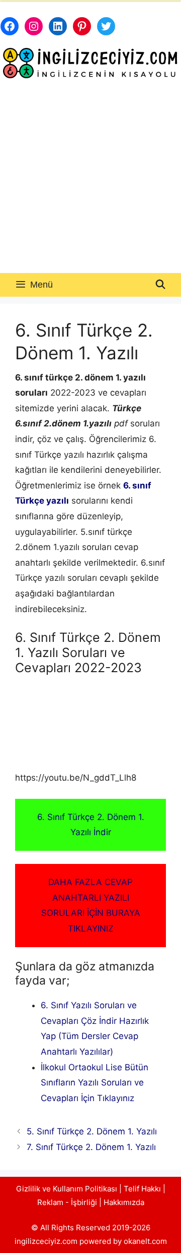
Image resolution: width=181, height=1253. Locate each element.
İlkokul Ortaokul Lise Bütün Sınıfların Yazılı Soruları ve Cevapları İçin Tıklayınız (94, 1082)
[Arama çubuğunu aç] (160, 285)
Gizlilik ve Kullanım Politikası (66, 1188)
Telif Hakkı (142, 1188)
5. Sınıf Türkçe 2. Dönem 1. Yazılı (92, 1131)
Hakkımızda (124, 1202)
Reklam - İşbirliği (68, 1202)
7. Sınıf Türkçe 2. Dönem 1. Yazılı (91, 1147)
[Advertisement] (90, 177)
